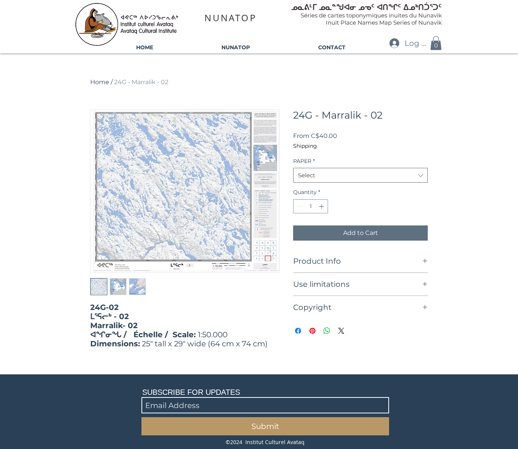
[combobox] (360, 175)
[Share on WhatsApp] (326, 330)
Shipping (305, 145)
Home (99, 82)
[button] (436, 43)
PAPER (304, 161)
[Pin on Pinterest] (312, 330)
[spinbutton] (310, 206)
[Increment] (322, 206)
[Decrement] (299, 206)
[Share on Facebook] (298, 330)
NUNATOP (230, 18)
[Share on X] (341, 330)
